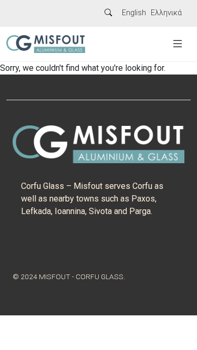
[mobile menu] (177, 44)
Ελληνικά (166, 12)
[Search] (108, 13)
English (134, 12)
